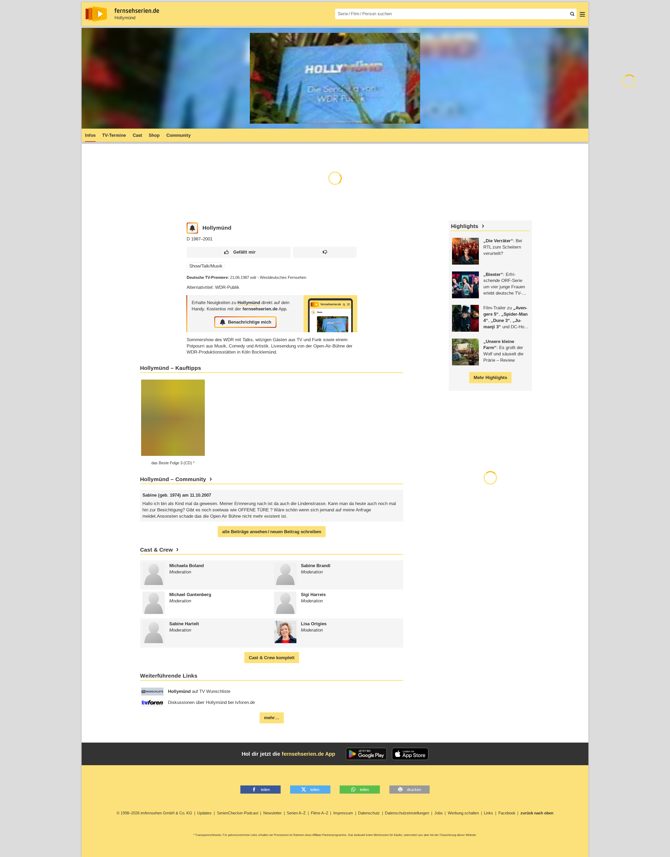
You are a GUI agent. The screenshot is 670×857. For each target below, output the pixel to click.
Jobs (438, 813)
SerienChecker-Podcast (237, 813)
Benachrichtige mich (249, 322)
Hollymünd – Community (173, 479)
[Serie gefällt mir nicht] (325, 252)
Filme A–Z (319, 813)
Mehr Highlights (490, 377)
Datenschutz (369, 813)
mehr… (271, 717)
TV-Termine (114, 135)
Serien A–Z (296, 813)
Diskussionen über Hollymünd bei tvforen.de (211, 702)
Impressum (343, 813)
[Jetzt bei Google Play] (366, 754)
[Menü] (582, 13)
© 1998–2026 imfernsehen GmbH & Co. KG (154, 813)
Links (488, 813)
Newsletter (272, 813)
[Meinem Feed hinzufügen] (192, 228)
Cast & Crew (156, 550)
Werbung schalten (463, 813)
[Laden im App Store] (410, 754)
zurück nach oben (536, 813)
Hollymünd (125, 17)
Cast (137, 135)
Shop (154, 135)
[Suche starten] (572, 14)
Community (178, 135)
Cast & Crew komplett (272, 657)
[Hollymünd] (330, 313)
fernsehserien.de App (308, 754)
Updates (204, 813)
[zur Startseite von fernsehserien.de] (96, 14)
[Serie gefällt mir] (239, 252)
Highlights (464, 226)
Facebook (506, 813)
